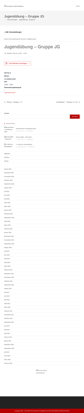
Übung (6, 161)
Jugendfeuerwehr (10, 92)
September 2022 (9, 285)
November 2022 (9, 277)
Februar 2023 (8, 270)
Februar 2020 (8, 363)
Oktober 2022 (8, 281)
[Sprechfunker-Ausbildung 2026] (9, 129)
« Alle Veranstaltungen (13, 32)
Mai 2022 (7, 300)
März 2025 (7, 206)
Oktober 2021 (8, 318)
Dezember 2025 (9, 173)
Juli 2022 (6, 292)
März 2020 (7, 359)
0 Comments (29, 131)
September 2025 (9, 184)
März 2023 (7, 266)
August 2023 (8, 247)
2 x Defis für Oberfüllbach (24, 144)
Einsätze (6, 157)
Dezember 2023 (9, 236)
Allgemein (7, 154)
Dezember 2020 (9, 344)
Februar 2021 (8, 337)
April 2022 (7, 303)
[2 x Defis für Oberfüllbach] (9, 145)
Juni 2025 (7, 195)
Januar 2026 (7, 169)
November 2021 (9, 315)
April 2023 (7, 262)
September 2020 (9, 348)
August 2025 (8, 188)
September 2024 (9, 217)
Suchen (6, 113)
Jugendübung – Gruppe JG (27, 20)
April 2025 (7, 202)
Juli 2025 (6, 191)
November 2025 (9, 176)
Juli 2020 (6, 352)
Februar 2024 (8, 229)
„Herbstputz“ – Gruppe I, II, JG (67, 102)
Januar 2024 (7, 232)
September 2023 (9, 244)
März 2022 (7, 307)
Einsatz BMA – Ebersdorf (24, 137)
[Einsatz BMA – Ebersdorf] (9, 138)
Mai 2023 (7, 259)
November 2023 (9, 240)
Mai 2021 (7, 330)
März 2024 (7, 225)
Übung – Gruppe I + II (14, 102)
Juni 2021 (7, 326)
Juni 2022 (7, 296)
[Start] (4, 20)
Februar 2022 (8, 311)
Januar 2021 (7, 341)
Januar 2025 (7, 210)
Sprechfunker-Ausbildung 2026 (26, 128)
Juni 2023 (7, 255)
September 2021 (9, 322)
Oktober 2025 (8, 180)
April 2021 (7, 333)
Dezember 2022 (9, 274)
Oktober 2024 (8, 214)
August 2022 (8, 288)
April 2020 (7, 356)
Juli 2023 (6, 251)
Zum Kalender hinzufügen (18, 63)
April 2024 (7, 221)
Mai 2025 (7, 199)
